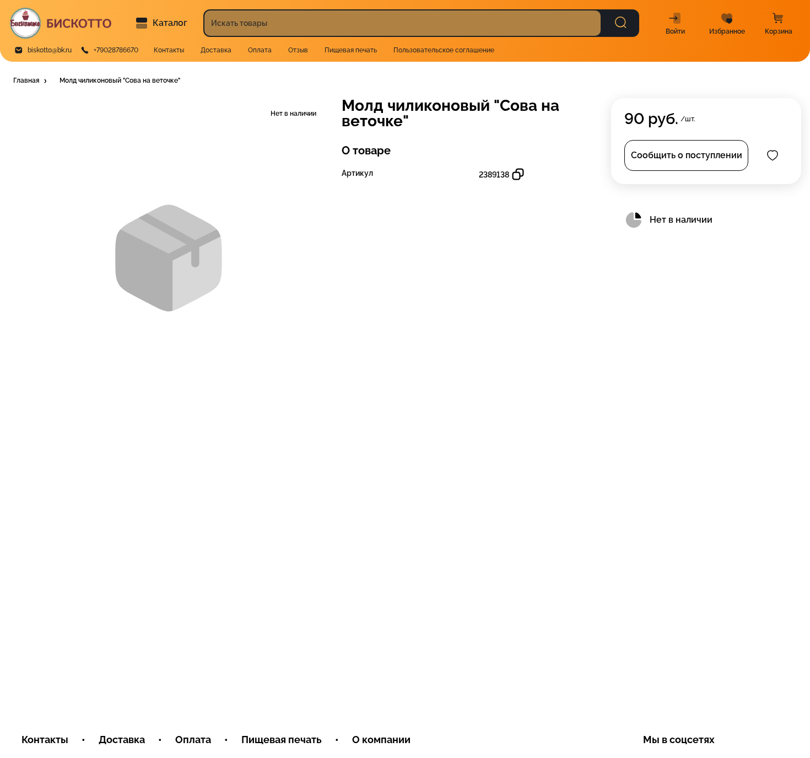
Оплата (260, 50)
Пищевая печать (351, 50)
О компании (381, 739)
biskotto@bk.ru (50, 50)
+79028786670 (116, 50)
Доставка (216, 50)
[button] (31, 81)
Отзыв (298, 50)
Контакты (169, 50)
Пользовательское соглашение (443, 50)
